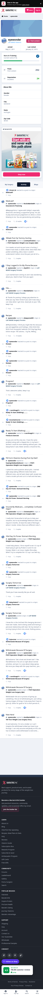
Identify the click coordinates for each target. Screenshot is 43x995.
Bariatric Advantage (9, 914)
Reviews (4, 840)
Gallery (4, 879)
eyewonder (12, 204)
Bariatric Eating (7, 908)
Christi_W (12, 190)
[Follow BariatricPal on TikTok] (20, 955)
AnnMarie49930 (29, 717)
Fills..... (8, 288)
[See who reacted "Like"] (25, 221)
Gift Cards (5, 859)
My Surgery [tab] (9, 184)
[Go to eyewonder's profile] (2, 201)
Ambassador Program (9, 856)
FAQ (3, 836)
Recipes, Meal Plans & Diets (11, 833)
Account (4, 930)
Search (4, 885)
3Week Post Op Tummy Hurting (18, 238)
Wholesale (5, 940)
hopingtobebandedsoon (14, 463)
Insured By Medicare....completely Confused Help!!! (24, 508)
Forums (4, 872)
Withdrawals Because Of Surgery (17, 642)
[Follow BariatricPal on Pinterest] (15, 955)
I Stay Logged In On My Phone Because (21, 265)
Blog (3, 827)
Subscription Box (8, 846)
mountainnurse (14, 420)
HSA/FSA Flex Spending (10, 830)
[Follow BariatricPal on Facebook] (4, 955)
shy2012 (27, 268)
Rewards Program (8, 850)
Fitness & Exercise (12, 436)
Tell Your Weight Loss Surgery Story (19, 720)
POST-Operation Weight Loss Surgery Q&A (23, 243)
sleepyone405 (29, 318)
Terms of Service (13, 982)
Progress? (10, 381)
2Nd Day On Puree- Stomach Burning (23, 497)
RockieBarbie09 (29, 204)
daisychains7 (13, 602)
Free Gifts (5, 863)
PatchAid (5, 895)
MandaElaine (28, 291)
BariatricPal (6, 898)
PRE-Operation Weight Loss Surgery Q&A (20, 514)
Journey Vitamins (8, 911)
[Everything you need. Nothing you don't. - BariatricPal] (21, 151)
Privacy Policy (23, 982)
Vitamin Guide (7, 843)
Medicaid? (9, 192)
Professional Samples (9, 943)
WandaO (27, 384)
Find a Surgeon (7, 882)
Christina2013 (29, 512)
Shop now (21, 174)
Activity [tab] (23, 184)
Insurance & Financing (14, 206)
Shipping (5, 923)
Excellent (10, 79)
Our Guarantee (7, 937)
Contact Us (5, 933)
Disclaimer (32, 982)
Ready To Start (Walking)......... (16, 412)
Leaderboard (6, 875)
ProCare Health (7, 904)
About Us (5, 823)
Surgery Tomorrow (12, 565)
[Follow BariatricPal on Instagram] (9, 955)
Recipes (9, 315)
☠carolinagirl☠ (14, 410)
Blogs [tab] (36, 184)
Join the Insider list (10, 809)
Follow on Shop (12, 961)
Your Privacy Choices (17, 985)
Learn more (4, 4)
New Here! (10, 714)
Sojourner (12, 639)
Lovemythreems (29, 241)
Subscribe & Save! (8, 853)
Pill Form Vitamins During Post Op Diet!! (22, 458)
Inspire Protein (7, 901)
